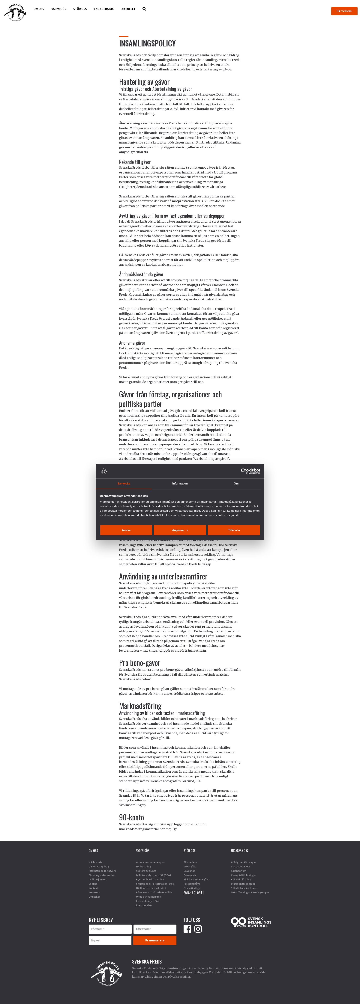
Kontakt (93, 888)
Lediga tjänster (97, 879)
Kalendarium (238, 870)
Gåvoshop (189, 870)
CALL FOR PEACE (240, 866)
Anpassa (178, 530)
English (93, 883)
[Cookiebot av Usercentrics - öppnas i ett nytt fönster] (243, 471)
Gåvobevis (190, 875)
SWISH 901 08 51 (194, 892)
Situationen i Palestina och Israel (155, 883)
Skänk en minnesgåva (196, 879)
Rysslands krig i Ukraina (150, 879)
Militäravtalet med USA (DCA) (153, 875)
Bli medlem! (344, 11)
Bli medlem (190, 862)
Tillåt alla (234, 530)
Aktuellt (128, 9)
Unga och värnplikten (148, 896)
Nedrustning (143, 866)
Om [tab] (236, 483)
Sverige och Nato (146, 870)
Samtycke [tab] (123, 483)
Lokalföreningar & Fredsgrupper (250, 892)
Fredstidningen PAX (147, 900)
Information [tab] (180, 483)
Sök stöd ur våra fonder (244, 888)
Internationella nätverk (102, 870)
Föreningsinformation (102, 875)
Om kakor (94, 896)
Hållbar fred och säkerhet (151, 888)
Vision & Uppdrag (99, 866)
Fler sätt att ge (192, 888)
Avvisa (126, 530)
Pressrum (94, 892)
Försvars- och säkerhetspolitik (154, 892)
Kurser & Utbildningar (243, 875)
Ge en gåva (190, 866)
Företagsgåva (192, 883)
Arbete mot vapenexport (150, 862)
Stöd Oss (80, 9)
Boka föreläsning (241, 879)
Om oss (39, 9)
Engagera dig (104, 9)
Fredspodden (144, 905)
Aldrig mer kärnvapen (243, 862)
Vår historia (95, 862)
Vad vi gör (58, 9)
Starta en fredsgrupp (243, 883)
